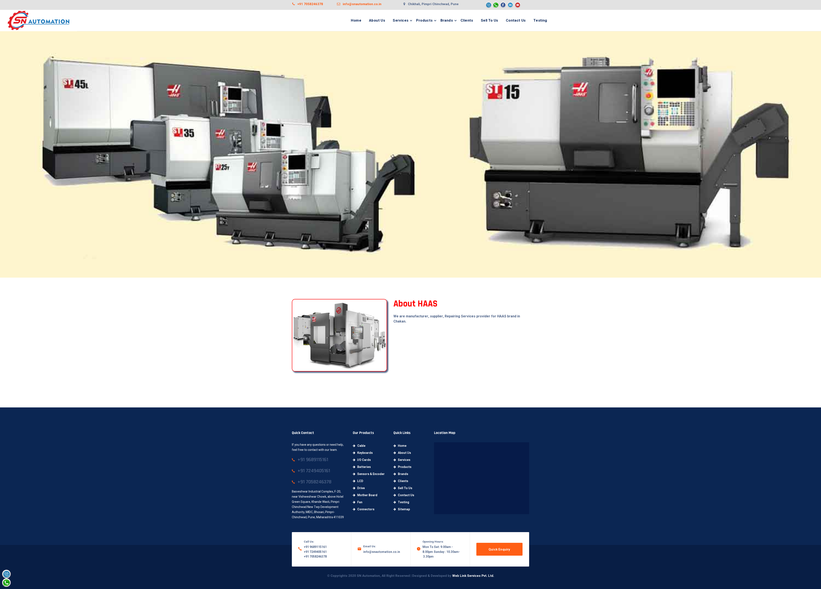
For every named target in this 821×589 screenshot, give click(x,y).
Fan (358, 502)
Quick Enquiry (499, 549)
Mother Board (366, 495)
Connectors (364, 509)
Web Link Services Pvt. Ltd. (473, 575)
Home (356, 20)
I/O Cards (363, 460)
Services (400, 20)
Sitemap (403, 509)
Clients (467, 20)
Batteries (363, 467)
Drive (360, 488)
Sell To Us (489, 20)
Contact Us (516, 20)
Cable (360, 446)
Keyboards (364, 453)
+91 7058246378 (309, 4)
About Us (377, 20)
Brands (446, 20)
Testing (540, 20)
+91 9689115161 (315, 547)
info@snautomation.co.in (360, 4)
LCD (359, 481)
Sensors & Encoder (370, 474)
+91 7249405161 (315, 552)
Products (424, 20)
